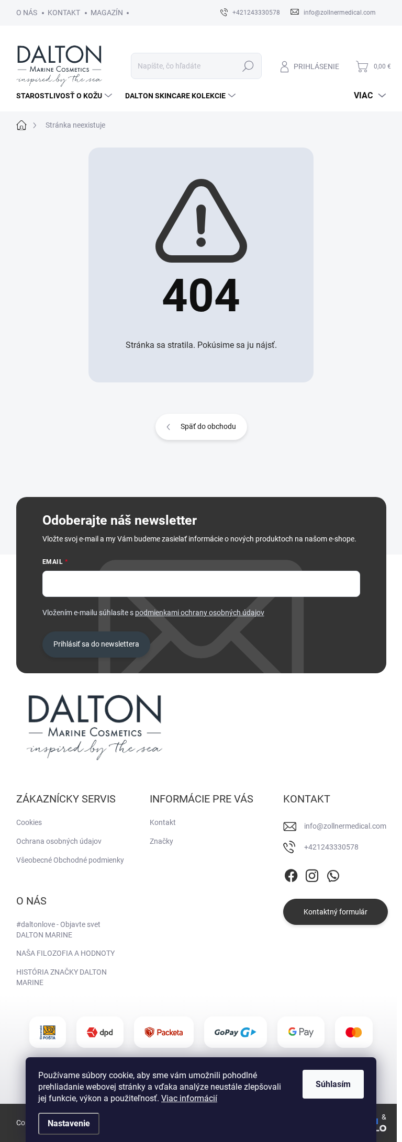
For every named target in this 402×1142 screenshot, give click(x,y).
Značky (161, 841)
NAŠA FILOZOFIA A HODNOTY (65, 953)
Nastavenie (69, 1123)
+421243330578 (331, 847)
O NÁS (26, 12)
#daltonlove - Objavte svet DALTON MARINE (58, 929)
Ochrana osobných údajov (59, 841)
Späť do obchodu (208, 426)
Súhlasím (333, 1084)
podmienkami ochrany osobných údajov (199, 612)
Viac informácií (189, 1098)
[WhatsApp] (333, 873)
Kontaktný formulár (335, 912)
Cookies (29, 822)
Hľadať (248, 66)
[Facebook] (291, 873)
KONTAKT (64, 12)
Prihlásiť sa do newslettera (96, 644)
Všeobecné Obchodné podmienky (70, 860)
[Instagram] (312, 873)
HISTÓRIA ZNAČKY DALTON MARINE (61, 977)
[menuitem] (65, 95)
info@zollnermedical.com (345, 826)
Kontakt (163, 822)
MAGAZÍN (107, 12)
